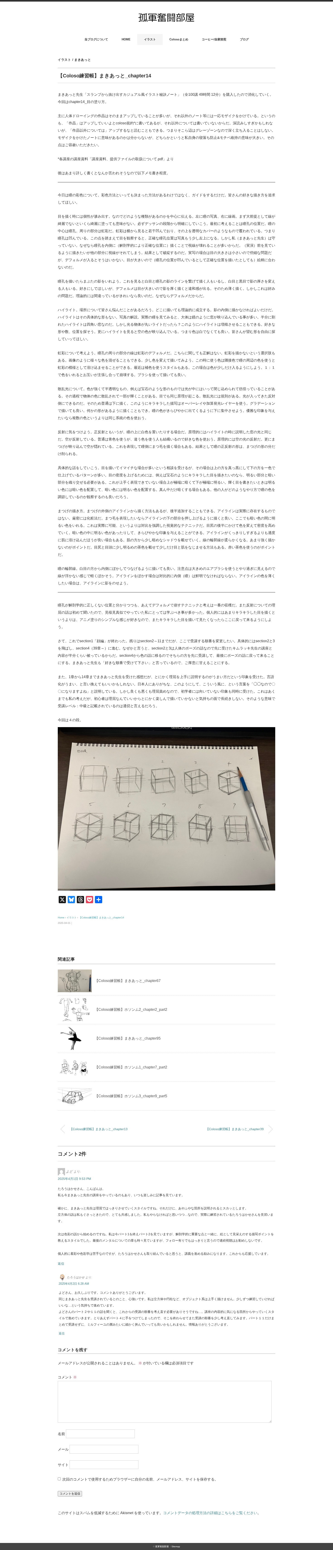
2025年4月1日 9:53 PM (74, 1179)
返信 (61, 1263)
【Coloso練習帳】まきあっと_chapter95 (128, 1038)
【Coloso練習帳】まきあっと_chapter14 (101, 917)
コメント (67, 1377)
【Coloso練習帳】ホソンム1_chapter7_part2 (131, 1067)
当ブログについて (96, 39)
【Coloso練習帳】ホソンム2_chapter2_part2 (131, 1009)
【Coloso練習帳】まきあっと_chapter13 (99, 1129)
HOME (126, 39)
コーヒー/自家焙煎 (214, 39)
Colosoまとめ (178, 39)
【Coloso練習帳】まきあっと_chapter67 (128, 981)
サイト (63, 1465)
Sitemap (175, 1546)
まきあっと (82, 60)
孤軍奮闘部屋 (162, 1546)
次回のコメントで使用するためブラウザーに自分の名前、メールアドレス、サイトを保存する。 (140, 1479)
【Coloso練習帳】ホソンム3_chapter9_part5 (131, 1096)
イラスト (150, 39)
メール (63, 1449)
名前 (61, 1434)
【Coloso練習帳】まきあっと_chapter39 (235, 1129)
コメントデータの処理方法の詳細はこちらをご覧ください (210, 1513)
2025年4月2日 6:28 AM (74, 1283)
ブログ (244, 39)
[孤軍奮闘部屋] (166, 14)
